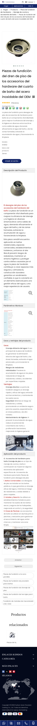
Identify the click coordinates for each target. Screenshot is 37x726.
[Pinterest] (14, 671)
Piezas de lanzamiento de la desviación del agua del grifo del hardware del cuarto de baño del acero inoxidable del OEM (12, 642)
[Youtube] (10, 671)
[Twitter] (7, 671)
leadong (24, 710)
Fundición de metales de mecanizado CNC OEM (18, 602)
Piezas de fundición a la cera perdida (14, 575)
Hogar (6, 6)
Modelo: (5, 142)
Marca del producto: (5, 149)
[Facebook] (3, 671)
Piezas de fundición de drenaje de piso (16, 589)
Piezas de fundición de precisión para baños (16, 582)
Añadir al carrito (11, 161)
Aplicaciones (18, 6)
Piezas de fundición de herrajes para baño (17, 595)
